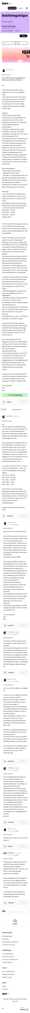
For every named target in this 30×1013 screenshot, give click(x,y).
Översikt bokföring (7, 21)
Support (4, 986)
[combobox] (15, 43)
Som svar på (13, 524)
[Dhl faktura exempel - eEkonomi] (26, 409)
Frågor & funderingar (9, 26)
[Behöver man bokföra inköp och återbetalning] (24, 409)
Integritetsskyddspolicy (8, 974)
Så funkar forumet (7, 977)
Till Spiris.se (5, 989)
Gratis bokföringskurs (8, 953)
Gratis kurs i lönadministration (10, 959)
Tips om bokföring (7, 31)
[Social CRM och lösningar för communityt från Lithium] (24, 1009)
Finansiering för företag (8, 944)
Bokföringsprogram (7, 936)
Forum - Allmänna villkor (8, 971)
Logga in (21, 8)
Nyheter (17, 31)
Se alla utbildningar (7, 962)
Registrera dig (12, 8)
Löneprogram (5, 939)
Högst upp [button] (2, 1008)
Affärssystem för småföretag (10, 942)
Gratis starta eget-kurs (8, 956)
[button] (27, 70)
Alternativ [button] (23, 36)
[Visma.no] (7, 3)
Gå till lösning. (17, 395)
